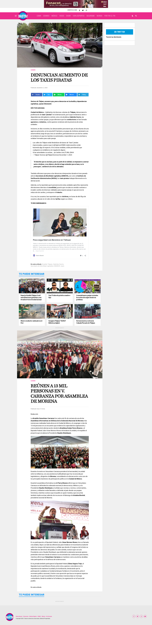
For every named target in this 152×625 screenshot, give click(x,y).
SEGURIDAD (91, 16)
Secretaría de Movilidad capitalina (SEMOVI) (45, 266)
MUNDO (99, 16)
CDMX (39, 16)
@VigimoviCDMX (59, 145)
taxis (62, 266)
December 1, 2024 (65, 155)
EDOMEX (46, 16)
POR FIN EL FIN (109, 16)
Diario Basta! (19, 616)
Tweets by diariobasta (113, 37)
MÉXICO (54, 16)
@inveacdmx (71, 145)
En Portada (49, 616)
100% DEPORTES (78, 16)
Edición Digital (33, 616)
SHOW (68, 16)
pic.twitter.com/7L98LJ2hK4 (64, 152)
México (43, 616)
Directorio (25, 616)
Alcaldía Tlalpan (47, 264)
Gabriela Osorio (58, 264)
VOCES (61, 16)
